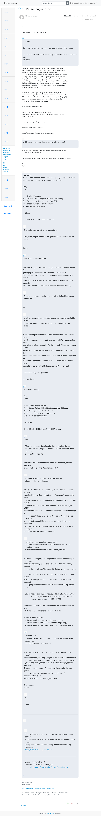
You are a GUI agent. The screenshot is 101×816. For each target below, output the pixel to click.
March (5, 167)
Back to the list (88, 19)
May (4, 163)
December (6, 148)
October (6, 152)
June (5, 161)
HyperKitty (50, 813)
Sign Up (94, 3)
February (6, 169)
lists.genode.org (10, 3)
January (6, 171)
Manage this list (76, 3)
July (4, 159)
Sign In (86, 3)
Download (9, 213)
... (23, 38)
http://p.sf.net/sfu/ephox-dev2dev (38, 750)
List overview (9, 206)
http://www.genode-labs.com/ (31, 788)
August (5, 157)
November (6, 150)
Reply (24, 805)
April (4, 165)
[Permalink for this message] (77, 803)
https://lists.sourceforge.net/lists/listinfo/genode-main (46, 767)
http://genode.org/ (48, 788)
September (7, 154)
